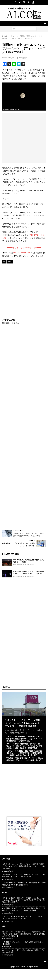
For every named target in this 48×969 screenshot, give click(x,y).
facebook (25, 252)
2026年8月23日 (8, 871)
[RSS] (29, 2)
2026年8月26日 (8, 921)
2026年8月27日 (8, 913)
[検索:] (24, 29)
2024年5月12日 (8, 938)
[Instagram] (24, 2)
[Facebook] (15, 2)
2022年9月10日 (19, 576)
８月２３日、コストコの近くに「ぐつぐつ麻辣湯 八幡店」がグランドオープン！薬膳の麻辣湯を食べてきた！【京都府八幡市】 (23, 866)
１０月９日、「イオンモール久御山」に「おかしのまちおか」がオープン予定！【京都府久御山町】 (23, 723)
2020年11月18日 (8, 955)
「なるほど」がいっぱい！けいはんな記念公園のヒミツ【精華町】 (22, 943)
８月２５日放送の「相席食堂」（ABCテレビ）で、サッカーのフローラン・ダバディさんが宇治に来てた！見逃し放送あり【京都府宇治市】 (24, 746)
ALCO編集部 (22, 58)
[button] (44, 23)
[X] (19, 2)
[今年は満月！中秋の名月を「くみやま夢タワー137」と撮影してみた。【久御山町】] (7, 573)
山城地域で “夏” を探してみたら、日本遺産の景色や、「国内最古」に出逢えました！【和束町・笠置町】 (23, 909)
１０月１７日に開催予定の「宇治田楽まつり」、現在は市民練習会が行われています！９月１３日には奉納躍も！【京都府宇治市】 (24, 738)
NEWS (4, 892)
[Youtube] (33, 2)
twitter (16, 252)
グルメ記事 (6, 859)
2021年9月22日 (19, 564)
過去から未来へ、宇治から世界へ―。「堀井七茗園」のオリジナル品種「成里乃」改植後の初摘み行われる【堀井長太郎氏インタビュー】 (23, 934)
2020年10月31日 (9, 58)
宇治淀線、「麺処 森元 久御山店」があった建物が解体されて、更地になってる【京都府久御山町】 (24, 759)
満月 (9, 262)
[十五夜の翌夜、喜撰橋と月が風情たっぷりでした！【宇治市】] (7, 562)
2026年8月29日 (8, 905)
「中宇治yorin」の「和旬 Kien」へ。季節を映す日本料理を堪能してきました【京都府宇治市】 (24, 883)
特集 (4, 926)
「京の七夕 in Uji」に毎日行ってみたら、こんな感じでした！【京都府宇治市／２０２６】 (23, 917)
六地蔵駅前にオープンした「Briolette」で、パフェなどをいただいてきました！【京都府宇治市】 (23, 875)
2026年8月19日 (8, 879)
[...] (26, 733)
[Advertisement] (24, 138)
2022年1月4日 (8, 947)
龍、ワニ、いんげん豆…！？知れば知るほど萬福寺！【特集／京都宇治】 (23, 951)
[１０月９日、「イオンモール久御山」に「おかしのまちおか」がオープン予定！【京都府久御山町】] (24, 715)
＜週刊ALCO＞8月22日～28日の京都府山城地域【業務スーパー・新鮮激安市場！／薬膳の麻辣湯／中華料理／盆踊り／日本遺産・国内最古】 (24, 753)
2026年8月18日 (8, 887)
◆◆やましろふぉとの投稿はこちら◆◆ (24, 247)
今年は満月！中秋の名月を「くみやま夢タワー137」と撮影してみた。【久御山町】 (28, 572)
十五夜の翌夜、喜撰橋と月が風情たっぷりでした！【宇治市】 (28, 561)
